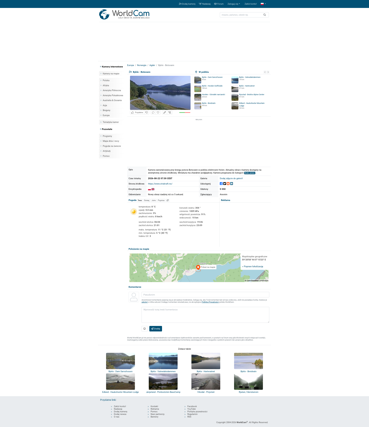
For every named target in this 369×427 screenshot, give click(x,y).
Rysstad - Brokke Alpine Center (251, 94)
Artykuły (107, 151)
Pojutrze (161, 200)
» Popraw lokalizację (252, 266)
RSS (189, 416)
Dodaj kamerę (188, 4)
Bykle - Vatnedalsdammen (249, 77)
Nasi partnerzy (157, 414)
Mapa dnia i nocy (111, 141)
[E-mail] (231, 183)
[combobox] (244, 15)
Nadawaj (206, 4)
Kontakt (154, 406)
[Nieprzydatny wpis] (146, 112)
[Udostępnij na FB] (221, 183)
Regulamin (192, 414)
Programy (107, 136)
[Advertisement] (198, 141)
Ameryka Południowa (113, 95)
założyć (145, 302)
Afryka (106, 85)
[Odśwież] (167, 200)
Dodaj (157, 328)
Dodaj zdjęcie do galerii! (231, 178)
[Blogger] (228, 183)
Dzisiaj (146, 200)
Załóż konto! (251, 4)
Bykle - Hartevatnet (247, 86)
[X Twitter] (224, 183)
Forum (220, 4)
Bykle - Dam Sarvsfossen (212, 77)
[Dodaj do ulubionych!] (158, 112)
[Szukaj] (265, 15)
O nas (116, 416)
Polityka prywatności (197, 411)
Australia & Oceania (112, 100)
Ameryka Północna (112, 90)
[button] (263, 4)
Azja (105, 105)
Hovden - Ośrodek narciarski (213, 94)
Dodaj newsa (120, 414)
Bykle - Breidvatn (208, 103)
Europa (106, 115)
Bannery (154, 416)
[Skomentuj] (153, 112)
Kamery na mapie (111, 73)
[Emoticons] (145, 328)
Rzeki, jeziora (250, 173)
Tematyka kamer (111, 122)
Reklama (155, 409)
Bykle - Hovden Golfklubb (212, 86)
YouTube (191, 409)
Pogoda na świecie (112, 146)
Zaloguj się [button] (233, 4)
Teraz (140, 200)
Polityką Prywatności (210, 302)
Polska (106, 80)
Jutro (154, 200)
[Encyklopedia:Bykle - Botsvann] (149, 189)
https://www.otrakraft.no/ (160, 183)
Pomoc (106, 156)
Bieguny (106, 110)
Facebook (192, 406)
